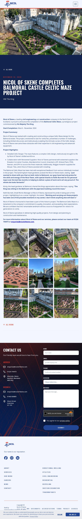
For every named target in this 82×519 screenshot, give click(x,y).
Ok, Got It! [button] (72, 514)
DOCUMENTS (35, 509)
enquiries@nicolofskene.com (17, 367)
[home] (10, 4)
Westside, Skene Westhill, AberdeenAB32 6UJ (13, 378)
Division (46, 378)
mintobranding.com (10, 510)
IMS (28, 509)
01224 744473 (11, 372)
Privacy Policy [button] (34, 516)
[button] (75, 4)
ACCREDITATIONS (48, 509)
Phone (45, 368)
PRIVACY (66, 509)
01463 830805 (11, 396)
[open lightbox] (15, 243)
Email (45, 358)
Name (45, 349)
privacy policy (65, 421)
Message (46, 388)
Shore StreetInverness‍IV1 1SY (11, 403)
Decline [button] (60, 514)
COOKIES (74, 509)
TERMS (59, 509)
